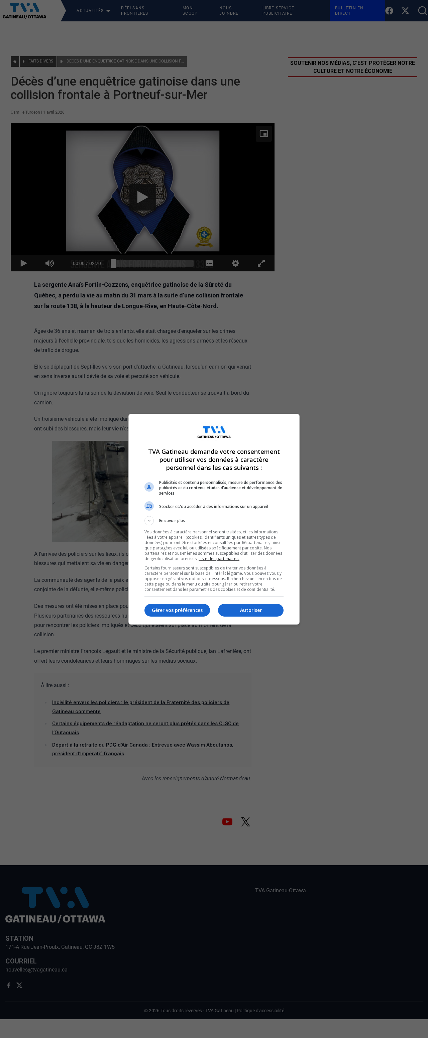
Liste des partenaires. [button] (219, 558)
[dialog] (214, 519)
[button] (214, 520)
